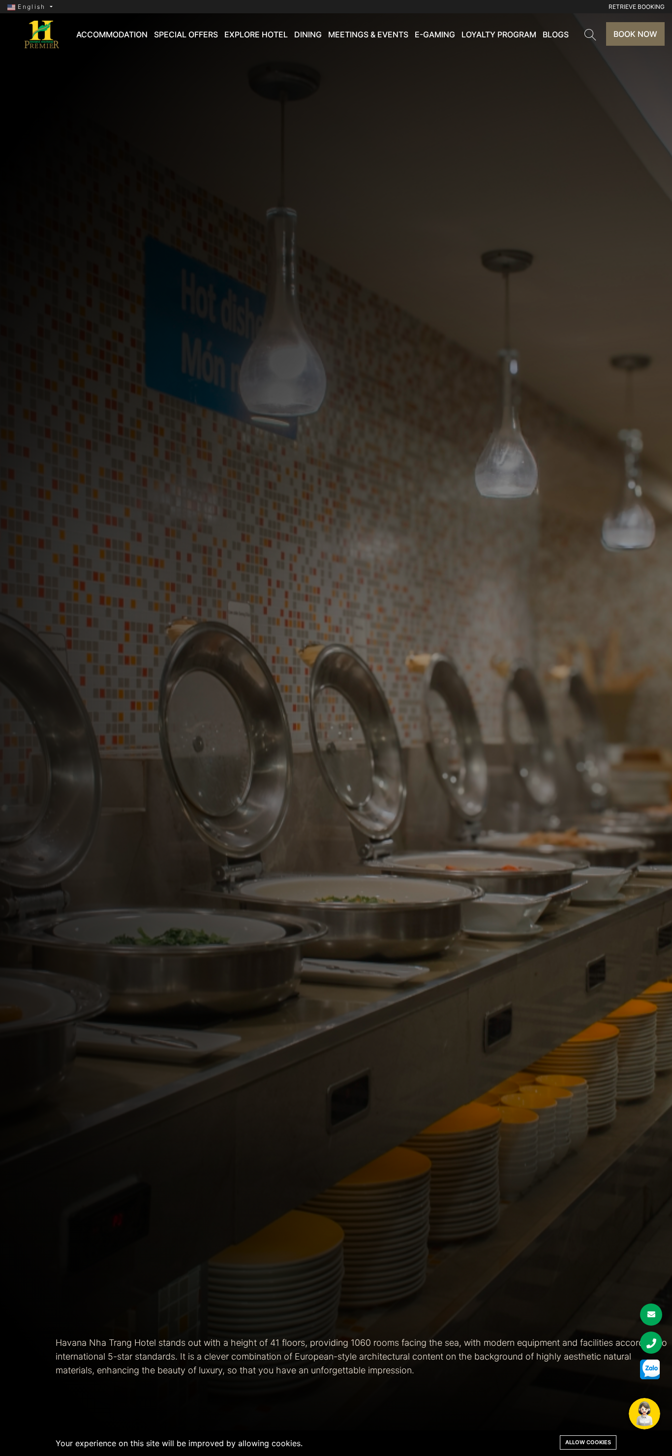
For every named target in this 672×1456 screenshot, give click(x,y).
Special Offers (186, 34)
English (31, 6)
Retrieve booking (637, 6)
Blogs (556, 34)
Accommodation (112, 34)
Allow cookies (588, 1442)
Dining (308, 34)
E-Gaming (435, 34)
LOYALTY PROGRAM (498, 34)
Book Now (635, 34)
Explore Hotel (256, 34)
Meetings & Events (368, 34)
